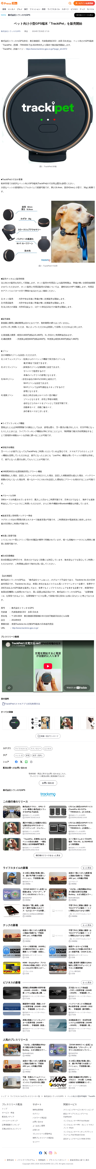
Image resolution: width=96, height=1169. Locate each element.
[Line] (26, 762)
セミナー (36, 1142)
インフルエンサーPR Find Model (76, 1121)
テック (82, 9)
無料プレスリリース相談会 (43, 1138)
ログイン (36, 1114)
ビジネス (74, 9)
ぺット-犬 (19, 755)
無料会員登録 (38, 1110)
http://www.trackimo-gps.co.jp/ (25, 628)
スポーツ (65, 9)
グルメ (19, 9)
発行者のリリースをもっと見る (48, 855)
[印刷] (31, 762)
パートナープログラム (26, 1160)
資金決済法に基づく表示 (79, 1160)
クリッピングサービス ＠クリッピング (78, 1110)
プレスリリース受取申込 (42, 1134)
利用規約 (41, 1160)
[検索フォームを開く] (70, 3)
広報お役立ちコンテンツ (11, 1129)
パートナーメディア (10, 1121)
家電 (28, 755)
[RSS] (55, 1152)
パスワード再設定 (40, 1118)
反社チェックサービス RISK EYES (76, 1139)
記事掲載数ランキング (11, 1125)
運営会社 (10, 1160)
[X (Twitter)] (21, 762)
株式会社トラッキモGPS (10, 31)
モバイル (90, 9)
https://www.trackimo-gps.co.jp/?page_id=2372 (46, 49)
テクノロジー (36, 749)
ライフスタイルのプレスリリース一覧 (25, 1096)
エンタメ (11, 9)
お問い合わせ (48, 783)
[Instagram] (50, 1152)
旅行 (26, 9)
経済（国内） (38, 755)
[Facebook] (16, 762)
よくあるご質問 (39, 1126)
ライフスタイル (54, 9)
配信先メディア (8, 1117)
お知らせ (36, 1130)
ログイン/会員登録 (85, 3)
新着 (4, 9)
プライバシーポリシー (57, 1160)
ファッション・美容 (38, 9)
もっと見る (87, 868)
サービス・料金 (8, 1113)
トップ (3, 1096)
